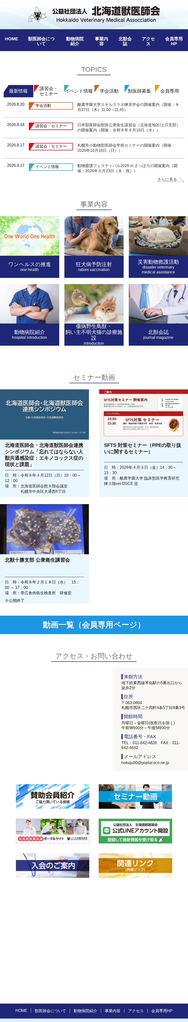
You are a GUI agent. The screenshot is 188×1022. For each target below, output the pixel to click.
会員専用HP (174, 41)
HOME (11, 38)
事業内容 (101, 41)
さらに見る (167, 179)
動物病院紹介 (75, 41)
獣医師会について (41, 41)
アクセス (148, 41)
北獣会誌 (125, 41)
